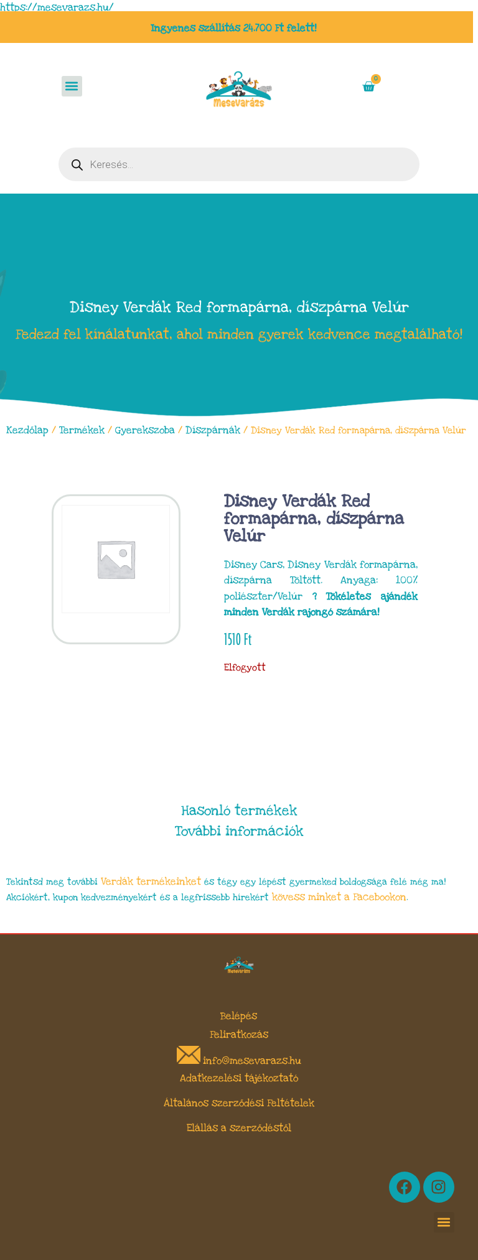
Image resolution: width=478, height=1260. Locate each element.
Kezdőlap (27, 430)
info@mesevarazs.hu (252, 1061)
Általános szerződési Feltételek (239, 1103)
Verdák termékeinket (151, 881)
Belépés (238, 1016)
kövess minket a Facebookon (339, 897)
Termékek (82, 430)
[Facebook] (404, 1187)
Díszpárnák (212, 430)
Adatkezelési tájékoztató (239, 1078)
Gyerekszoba (145, 430)
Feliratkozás (239, 1034)
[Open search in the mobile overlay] (239, 164)
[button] (72, 86)
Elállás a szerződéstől (239, 1128)
